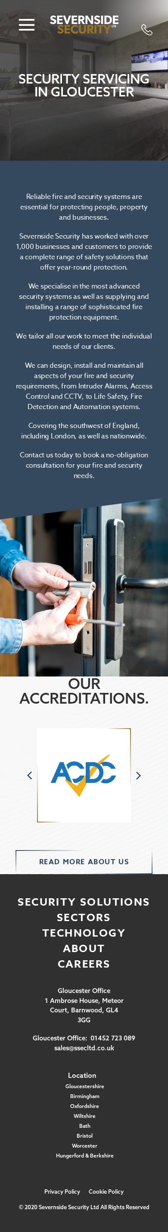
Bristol (85, 1136)
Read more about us (84, 862)
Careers (84, 964)
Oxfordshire (84, 1106)
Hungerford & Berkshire (85, 1155)
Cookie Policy (106, 1191)
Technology (84, 933)
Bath (84, 1126)
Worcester (84, 1145)
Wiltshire (85, 1116)
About (84, 948)
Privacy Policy (62, 1191)
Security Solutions (84, 902)
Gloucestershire (84, 1086)
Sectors (84, 917)
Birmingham (85, 1096)
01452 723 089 (112, 1038)
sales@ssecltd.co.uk (84, 1048)
